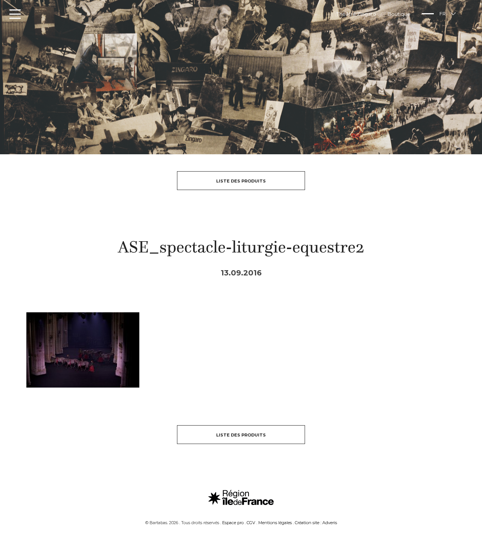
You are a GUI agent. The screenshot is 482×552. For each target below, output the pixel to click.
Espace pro (233, 522)
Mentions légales (275, 522)
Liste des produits (241, 181)
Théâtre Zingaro (356, 14)
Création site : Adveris (316, 522)
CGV (251, 522)
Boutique (398, 14)
